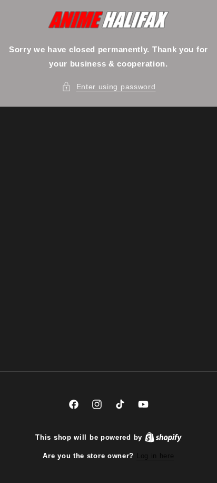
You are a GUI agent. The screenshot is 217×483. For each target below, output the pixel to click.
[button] (109, 86)
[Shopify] (163, 437)
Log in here (155, 456)
